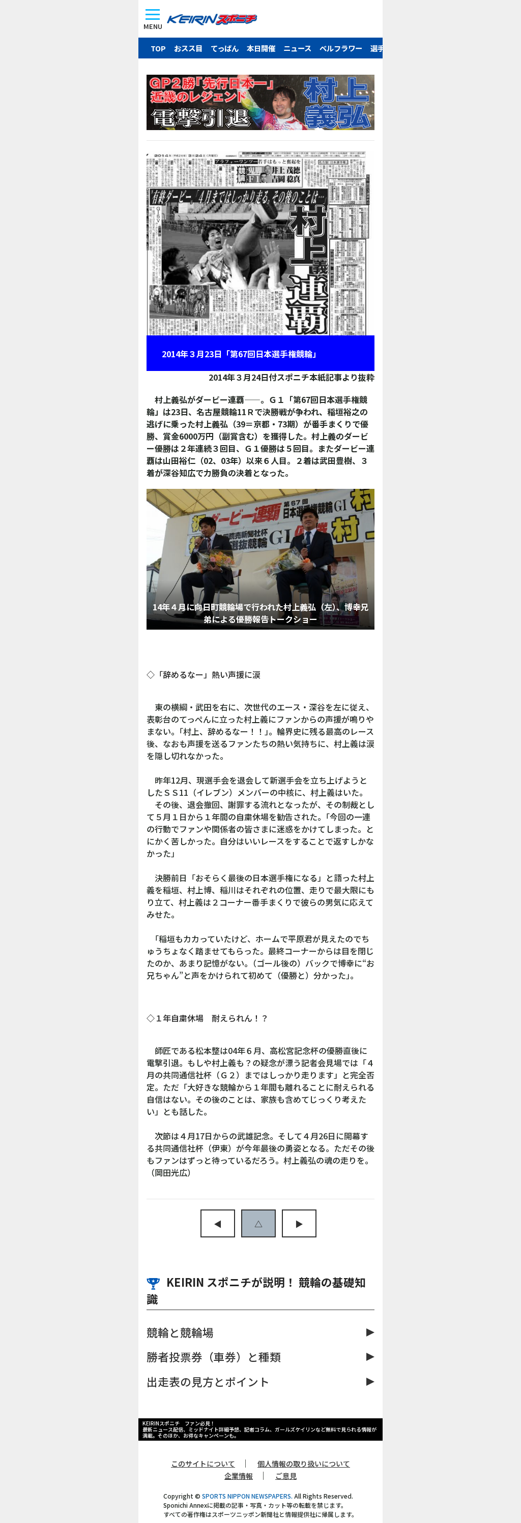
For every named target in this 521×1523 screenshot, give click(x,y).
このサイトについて (203, 1463)
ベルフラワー (341, 48)
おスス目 (188, 48)
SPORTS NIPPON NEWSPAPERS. (247, 1495)
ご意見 (286, 1476)
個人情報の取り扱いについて (303, 1463)
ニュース (297, 48)
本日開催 (261, 48)
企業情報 (238, 1476)
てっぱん (225, 48)
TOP (158, 48)
